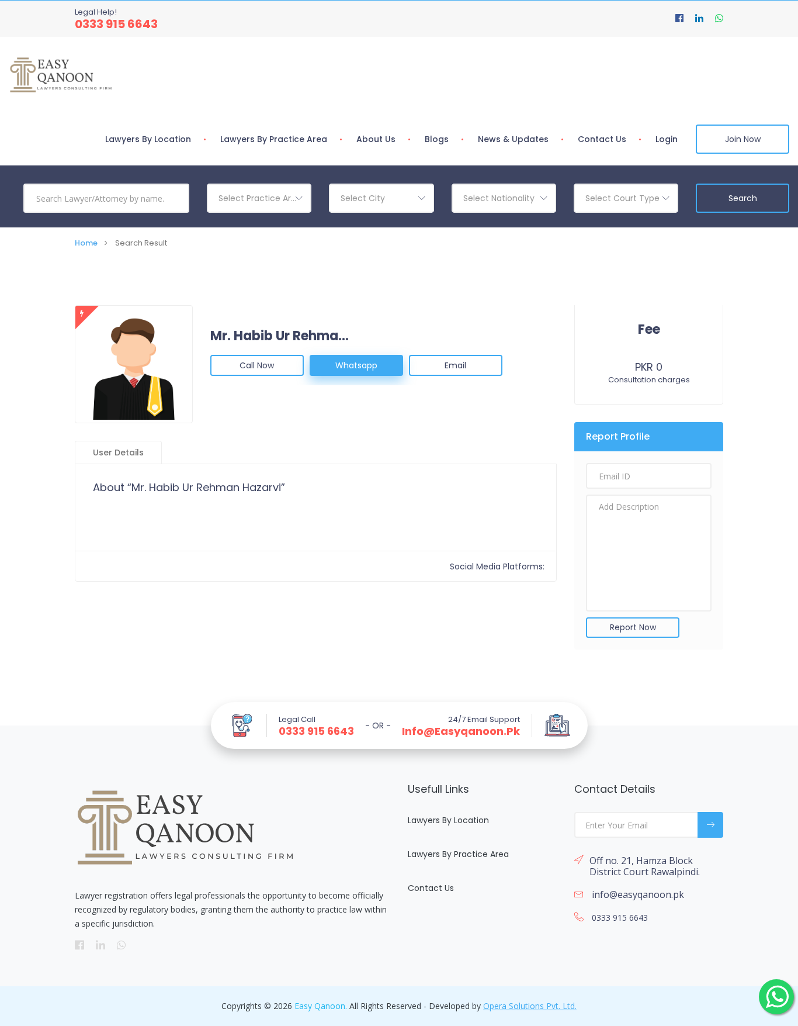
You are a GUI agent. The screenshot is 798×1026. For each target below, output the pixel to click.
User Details (118, 452)
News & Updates (513, 139)
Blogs (437, 139)
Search (742, 198)
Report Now (633, 627)
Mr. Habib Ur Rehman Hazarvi (280, 336)
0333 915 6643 (116, 24)
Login (666, 139)
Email (455, 365)
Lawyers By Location (148, 139)
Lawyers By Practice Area (273, 139)
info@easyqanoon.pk (461, 731)
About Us (375, 139)
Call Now (257, 365)
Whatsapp (356, 365)
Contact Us (602, 139)
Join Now (743, 139)
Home (86, 243)
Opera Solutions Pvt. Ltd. (530, 1005)
